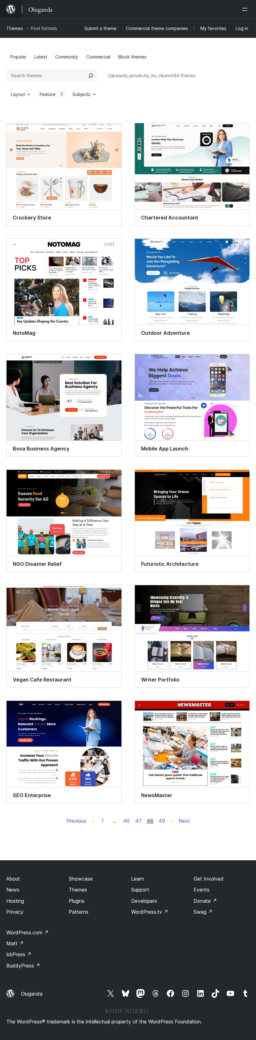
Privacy (14, 912)
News (12, 890)
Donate (205, 901)
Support (140, 890)
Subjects (81, 94)
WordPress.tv (149, 912)
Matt (15, 943)
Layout (18, 94)
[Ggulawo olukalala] (246, 9)
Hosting (15, 901)
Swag (203, 912)
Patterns (78, 912)
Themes (14, 28)
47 (138, 821)
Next (184, 821)
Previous (76, 821)
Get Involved (209, 879)
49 (162, 821)
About (13, 879)
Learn (137, 879)
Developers (144, 901)
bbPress (19, 954)
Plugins (77, 901)
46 (126, 821)
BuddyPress (23, 965)
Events (201, 890)
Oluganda (31, 994)
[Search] (91, 75)
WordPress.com (27, 932)
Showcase (81, 879)
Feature (51, 94)
